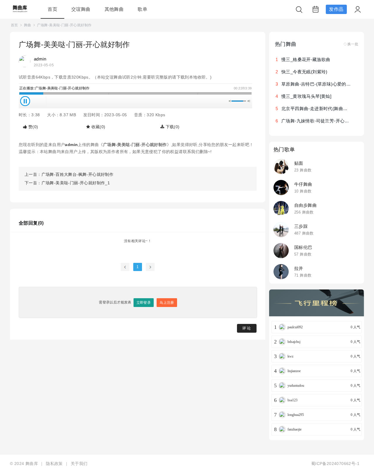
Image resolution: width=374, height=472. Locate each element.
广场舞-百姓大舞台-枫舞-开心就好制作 (77, 174)
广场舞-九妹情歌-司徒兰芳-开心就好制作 (322, 120)
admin (40, 58)
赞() (32, 126)
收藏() (97, 126)
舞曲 (27, 25)
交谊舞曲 (81, 9)
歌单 (142, 9)
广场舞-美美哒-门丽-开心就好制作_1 (75, 183)
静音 (230, 101)
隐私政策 (54, 463)
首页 (52, 9)
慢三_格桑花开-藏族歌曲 (305, 59)
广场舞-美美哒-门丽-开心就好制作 (64, 25)
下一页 (150, 267)
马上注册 (167, 303)
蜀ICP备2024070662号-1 (335, 463)
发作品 (336, 9)
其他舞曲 (114, 9)
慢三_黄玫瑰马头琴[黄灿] (306, 96)
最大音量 (248, 101)
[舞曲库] (19, 11)
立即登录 (143, 303)
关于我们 (79, 463)
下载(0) (171, 126)
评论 (247, 328)
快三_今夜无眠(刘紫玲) (304, 71)
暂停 (25, 101)
